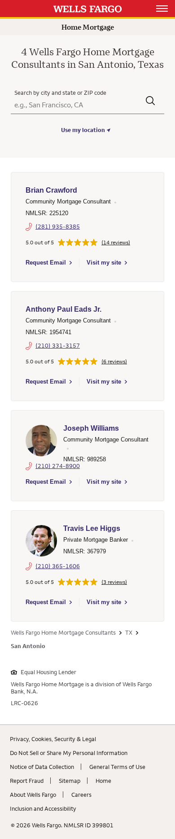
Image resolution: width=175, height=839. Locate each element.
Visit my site (104, 262)
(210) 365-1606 (57, 566)
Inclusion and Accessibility (43, 808)
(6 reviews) (114, 361)
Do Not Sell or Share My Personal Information (68, 753)
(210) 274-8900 (57, 465)
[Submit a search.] (150, 101)
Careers (81, 794)
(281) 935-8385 (57, 226)
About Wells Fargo (33, 794)
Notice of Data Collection (42, 767)
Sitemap (69, 780)
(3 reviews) (114, 582)
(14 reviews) (115, 242)
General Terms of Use (117, 767)
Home (103, 780)
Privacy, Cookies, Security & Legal (53, 739)
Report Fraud (27, 780)
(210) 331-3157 (57, 345)
